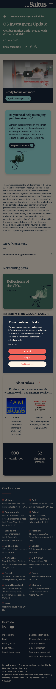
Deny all (27, 357)
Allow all (27, 351)
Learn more (12, 344)
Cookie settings (27, 364)
